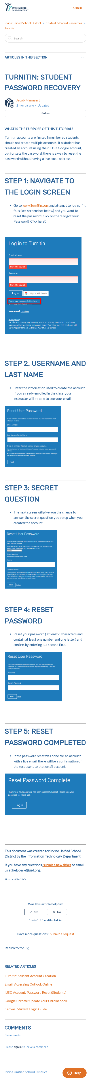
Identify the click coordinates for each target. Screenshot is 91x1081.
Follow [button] (45, 113)
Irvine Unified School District (23, 23)
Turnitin (10, 28)
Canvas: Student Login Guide (26, 1009)
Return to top (15, 948)
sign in (18, 1047)
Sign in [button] (77, 8)
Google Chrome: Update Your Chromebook (36, 1001)
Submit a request (62, 934)
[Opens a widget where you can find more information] (74, 1073)
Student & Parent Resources (64, 23)
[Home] (16, 10)
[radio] (34, 912)
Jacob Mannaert (28, 100)
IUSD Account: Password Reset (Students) (35, 992)
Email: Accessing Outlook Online (28, 984)
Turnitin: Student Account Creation (30, 976)
